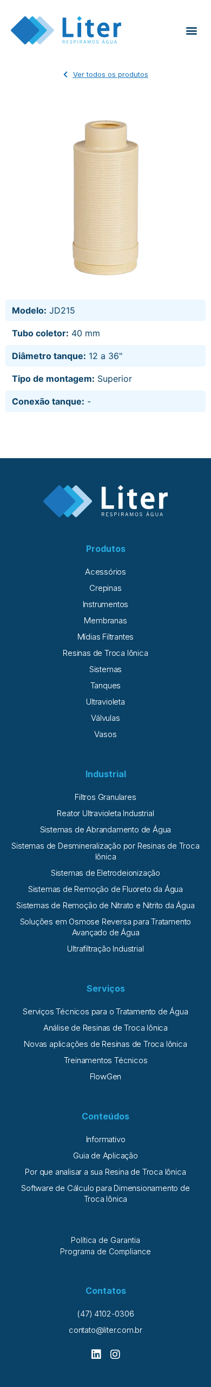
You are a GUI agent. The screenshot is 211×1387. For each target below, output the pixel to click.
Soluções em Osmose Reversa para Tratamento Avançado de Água (106, 926)
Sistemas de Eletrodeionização (105, 873)
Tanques (105, 685)
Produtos (106, 548)
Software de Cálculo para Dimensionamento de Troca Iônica (105, 1193)
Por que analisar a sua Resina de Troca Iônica (105, 1172)
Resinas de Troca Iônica (105, 653)
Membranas (105, 620)
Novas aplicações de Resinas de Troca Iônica (105, 1044)
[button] (191, 31)
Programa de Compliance (105, 1251)
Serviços (106, 988)
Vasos (105, 734)
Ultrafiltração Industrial (105, 948)
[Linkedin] (96, 1354)
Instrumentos (106, 604)
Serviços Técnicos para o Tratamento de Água (105, 1011)
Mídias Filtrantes (105, 636)
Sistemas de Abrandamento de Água (106, 829)
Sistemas (105, 669)
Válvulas (105, 718)
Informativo (106, 1139)
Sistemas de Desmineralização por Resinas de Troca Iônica (105, 851)
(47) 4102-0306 (105, 1313)
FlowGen (106, 1076)
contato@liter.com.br (105, 1330)
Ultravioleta (105, 701)
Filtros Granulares (105, 797)
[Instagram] (115, 1354)
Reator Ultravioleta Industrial (105, 813)
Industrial (105, 774)
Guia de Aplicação (105, 1155)
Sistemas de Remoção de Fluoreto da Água (105, 889)
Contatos (105, 1290)
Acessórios (105, 571)
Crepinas (105, 588)
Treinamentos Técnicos (106, 1060)
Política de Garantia (105, 1240)
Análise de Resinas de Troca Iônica (105, 1028)
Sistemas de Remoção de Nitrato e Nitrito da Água (105, 905)
